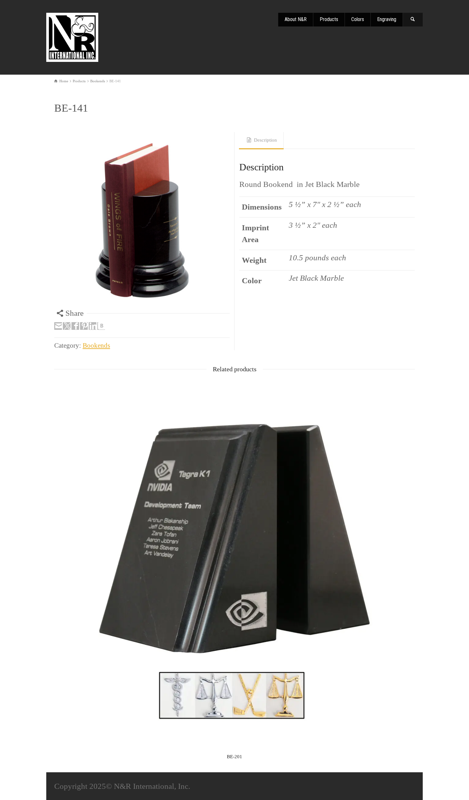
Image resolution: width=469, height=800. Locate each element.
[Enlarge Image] (142, 219)
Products (329, 19)
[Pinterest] (84, 326)
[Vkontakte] (101, 326)
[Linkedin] (92, 326)
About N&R (296, 19)
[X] (67, 326)
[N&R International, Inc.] (73, 36)
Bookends (96, 345)
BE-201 (234, 756)
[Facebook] (75, 326)
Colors (357, 19)
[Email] (58, 326)
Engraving (386, 19)
